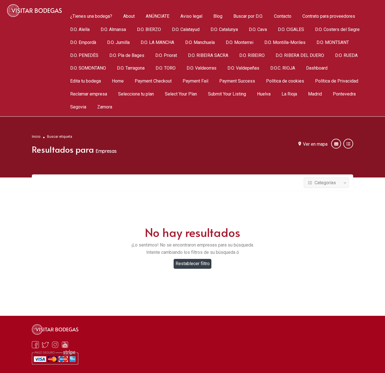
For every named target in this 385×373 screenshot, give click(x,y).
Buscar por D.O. (248, 16)
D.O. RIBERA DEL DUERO (300, 55)
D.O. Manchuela (200, 42)
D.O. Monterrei (239, 42)
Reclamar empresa (88, 94)
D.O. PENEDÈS (84, 55)
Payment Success (237, 81)
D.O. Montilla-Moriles (285, 42)
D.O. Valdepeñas (243, 68)
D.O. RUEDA (346, 55)
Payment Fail (195, 81)
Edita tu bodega (85, 81)
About (129, 16)
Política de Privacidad (336, 81)
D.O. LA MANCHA (157, 42)
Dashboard (317, 68)
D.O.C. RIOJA (282, 68)
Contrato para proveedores (328, 16)
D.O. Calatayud (186, 29)
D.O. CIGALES (291, 29)
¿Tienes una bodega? (91, 16)
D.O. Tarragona (131, 68)
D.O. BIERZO (149, 29)
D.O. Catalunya (224, 29)
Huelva (264, 94)
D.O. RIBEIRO (252, 55)
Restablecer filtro (193, 263)
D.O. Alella (80, 29)
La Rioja (289, 94)
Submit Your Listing (227, 94)
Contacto (282, 16)
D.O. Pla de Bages (126, 55)
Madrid (315, 94)
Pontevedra (344, 94)
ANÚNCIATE (157, 16)
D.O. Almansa (113, 29)
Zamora (104, 107)
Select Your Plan (181, 94)
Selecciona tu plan (136, 94)
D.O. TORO (166, 68)
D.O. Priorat (166, 55)
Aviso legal (191, 16)
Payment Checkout (153, 81)
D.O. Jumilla (118, 42)
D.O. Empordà (83, 42)
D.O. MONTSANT (333, 42)
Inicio (36, 136)
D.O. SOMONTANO (88, 68)
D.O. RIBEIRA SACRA (208, 55)
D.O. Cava (258, 29)
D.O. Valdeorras (201, 68)
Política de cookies (285, 81)
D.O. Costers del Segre (337, 29)
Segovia (78, 107)
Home (118, 81)
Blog (217, 16)
